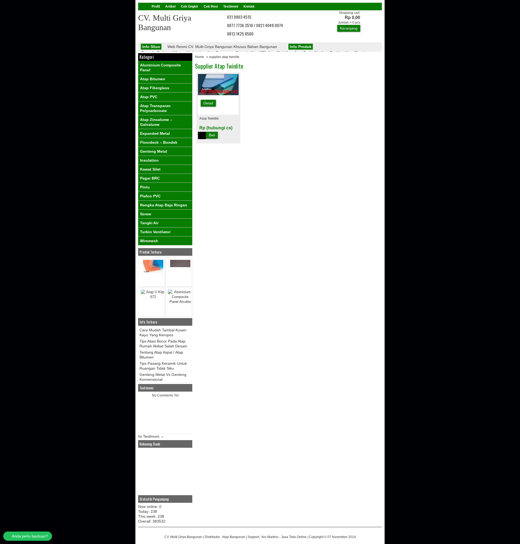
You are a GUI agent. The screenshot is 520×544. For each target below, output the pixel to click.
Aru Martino (269, 537)
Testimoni (230, 6)
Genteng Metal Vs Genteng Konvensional (162, 377)
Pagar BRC (150, 178)
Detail (208, 103)
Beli (212, 135)
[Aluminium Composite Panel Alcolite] (180, 302)
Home (199, 57)
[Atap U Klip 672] (153, 297)
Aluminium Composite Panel (160, 67)
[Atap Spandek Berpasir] (180, 266)
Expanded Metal (155, 133)
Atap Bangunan (233, 537)
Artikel (170, 6)
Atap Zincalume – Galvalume (156, 122)
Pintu (145, 187)
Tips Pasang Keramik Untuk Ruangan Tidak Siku (163, 365)
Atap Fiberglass (154, 88)
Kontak (249, 6)
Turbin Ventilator (155, 232)
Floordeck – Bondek (158, 142)
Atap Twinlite (209, 118)
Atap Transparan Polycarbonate (155, 108)
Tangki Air (149, 223)
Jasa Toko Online (294, 537)
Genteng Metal (153, 151)
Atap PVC (148, 97)
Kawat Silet (150, 169)
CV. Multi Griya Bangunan (183, 537)
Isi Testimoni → (151, 436)
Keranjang (349, 28)
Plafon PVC (150, 196)
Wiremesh (149, 241)
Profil (156, 6)
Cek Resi (211, 6)
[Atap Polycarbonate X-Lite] (153, 272)
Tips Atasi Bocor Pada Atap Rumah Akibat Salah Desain (163, 343)
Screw (145, 214)
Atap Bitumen (152, 79)
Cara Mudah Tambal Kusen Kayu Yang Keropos (162, 332)
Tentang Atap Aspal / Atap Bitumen (161, 354)
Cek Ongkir (189, 6)
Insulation (149, 160)
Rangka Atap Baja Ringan (163, 205)
